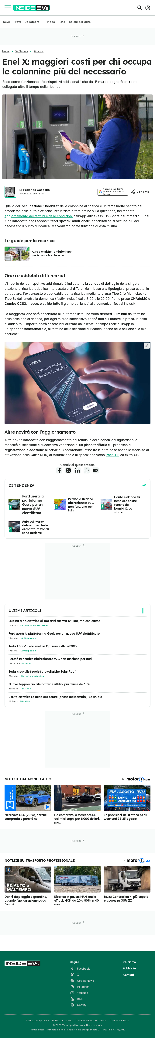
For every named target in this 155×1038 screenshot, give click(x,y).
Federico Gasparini (36, 190)
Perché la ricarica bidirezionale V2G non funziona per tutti (50, 659)
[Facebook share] (59, 470)
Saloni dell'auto (80, 22)
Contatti (128, 975)
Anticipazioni (29, 638)
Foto (62, 22)
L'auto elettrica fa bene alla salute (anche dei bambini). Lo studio (55, 697)
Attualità (25, 701)
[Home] (31, 7)
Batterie (26, 663)
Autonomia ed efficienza (34, 625)
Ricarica (38, 51)
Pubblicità (129, 968)
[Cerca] (139, 7)
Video (51, 22)
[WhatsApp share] (86, 470)
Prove (18, 22)
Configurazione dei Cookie (91, 1020)
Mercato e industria (32, 676)
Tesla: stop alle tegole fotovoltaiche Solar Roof (42, 671)
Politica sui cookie (62, 1020)
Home (5, 51)
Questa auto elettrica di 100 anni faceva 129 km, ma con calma (54, 621)
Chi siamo (129, 962)
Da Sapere (32, 22)
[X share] (68, 470)
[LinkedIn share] (77, 470)
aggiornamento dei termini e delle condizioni (39, 216)
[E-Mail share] (95, 470)
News (7, 22)
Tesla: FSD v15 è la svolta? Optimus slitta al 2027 (43, 646)
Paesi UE (112, 455)
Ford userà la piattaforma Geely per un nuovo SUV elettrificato (54, 633)
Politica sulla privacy (37, 1020)
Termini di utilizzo (119, 1020)
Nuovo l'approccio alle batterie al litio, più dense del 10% (49, 684)
